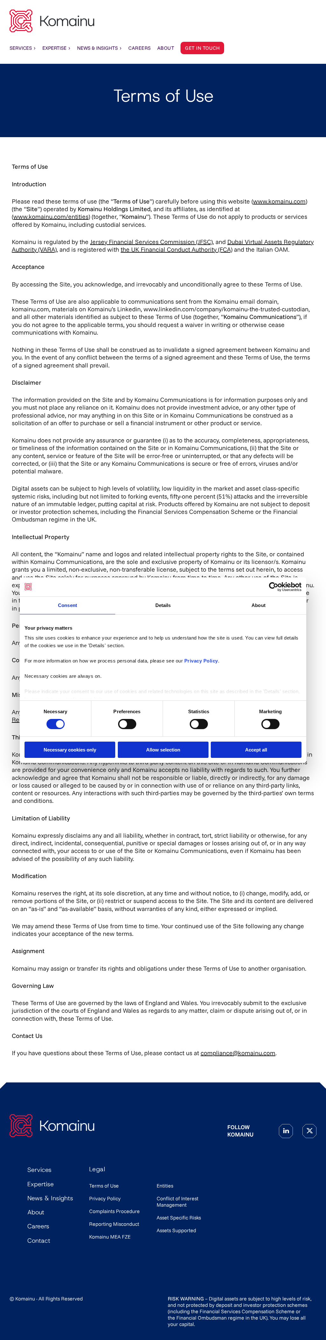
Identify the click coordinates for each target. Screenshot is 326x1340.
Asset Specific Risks (179, 1217)
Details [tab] (163, 605)
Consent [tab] (67, 605)
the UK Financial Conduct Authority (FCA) (176, 249)
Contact (38, 1240)
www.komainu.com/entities (51, 216)
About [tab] (259, 605)
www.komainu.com (279, 201)
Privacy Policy (105, 1198)
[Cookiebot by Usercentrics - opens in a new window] (273, 586)
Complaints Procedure (114, 1211)
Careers (38, 1226)
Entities (165, 1185)
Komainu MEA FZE (110, 1236)
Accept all (256, 749)
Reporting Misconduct (114, 1224)
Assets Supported (176, 1230)
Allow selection (163, 749)
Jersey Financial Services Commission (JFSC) (151, 242)
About (35, 1212)
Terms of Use (104, 1185)
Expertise (54, 48)
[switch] (127, 724)
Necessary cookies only (70, 749)
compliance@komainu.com (238, 1053)
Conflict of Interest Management (177, 1201)
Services (21, 48)
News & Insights (97, 48)
